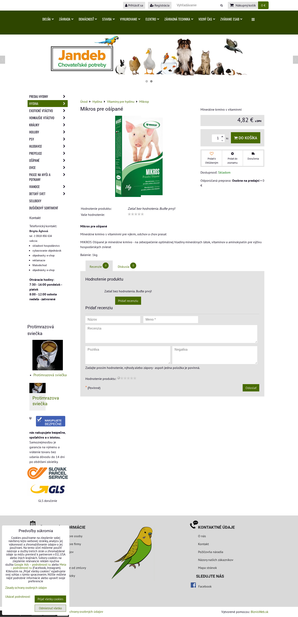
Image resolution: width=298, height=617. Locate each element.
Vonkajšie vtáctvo (41, 117)
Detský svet (37, 193)
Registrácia (161, 5)
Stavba (107, 19)
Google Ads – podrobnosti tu (32, 564)
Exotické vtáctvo (41, 110)
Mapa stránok (207, 568)
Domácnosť (86, 19)
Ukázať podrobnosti (17, 597)
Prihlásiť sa (135, 5)
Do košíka (247, 137)
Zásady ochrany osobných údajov (80, 611)
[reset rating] (118, 377)
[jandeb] (149, 75)
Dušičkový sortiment (43, 207)
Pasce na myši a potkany (39, 177)
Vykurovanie (128, 19)
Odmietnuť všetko (50, 608)
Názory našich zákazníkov (215, 560)
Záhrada (64, 19)
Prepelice (35, 153)
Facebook (205, 586)
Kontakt (203, 544)
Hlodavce (35, 146)
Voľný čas (205, 19)
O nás (202, 536)
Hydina (33, 103)
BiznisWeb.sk (259, 612)
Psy (31, 139)
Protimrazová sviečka (50, 375)
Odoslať (250, 388)
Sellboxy (35, 200)
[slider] (136, 214)
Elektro (151, 19)
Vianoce (34, 186)
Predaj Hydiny (38, 96)
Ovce (32, 167)
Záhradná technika (177, 19)
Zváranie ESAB (229, 19)
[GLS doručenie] (47, 488)
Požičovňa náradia (210, 552)
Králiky (34, 124)
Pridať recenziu (128, 301)
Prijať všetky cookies (50, 599)
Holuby (34, 132)
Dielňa (46, 19)
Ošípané (34, 160)
